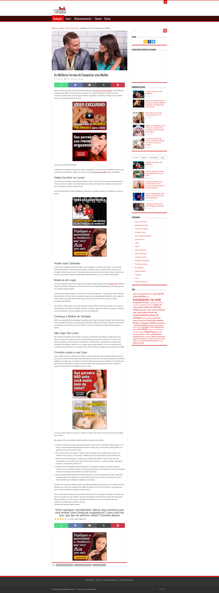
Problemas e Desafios (142, 260)
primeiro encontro (145, 336)
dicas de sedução (99, 565)
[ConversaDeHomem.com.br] (60, 9)
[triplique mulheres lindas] (89, 242)
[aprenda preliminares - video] (89, 116)
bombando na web (147, 300)
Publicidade (90, 580)
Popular (144, 157)
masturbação (142, 329)
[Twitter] (153, 41)
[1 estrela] (55, 519)
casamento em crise (146, 305)
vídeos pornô (138, 343)
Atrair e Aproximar (72, 28)
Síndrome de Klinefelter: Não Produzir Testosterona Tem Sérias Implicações (154, 196)
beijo (147, 297)
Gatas (107, 18)
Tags (162, 157)
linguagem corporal (148, 327)
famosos (142, 321)
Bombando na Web (141, 225)
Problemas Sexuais (141, 264)
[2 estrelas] (58, 519)
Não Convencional (141, 253)
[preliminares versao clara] (89, 415)
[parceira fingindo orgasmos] (89, 147)
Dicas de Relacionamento (143, 236)
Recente (136, 157)
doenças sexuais (147, 318)
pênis (154, 336)
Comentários (154, 157)
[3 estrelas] (60, 519)
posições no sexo (144, 334)
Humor (98, 18)
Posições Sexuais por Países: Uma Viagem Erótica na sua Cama (154, 173)
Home (55, 28)
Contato (98, 580)
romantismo (161, 336)
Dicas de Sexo (139, 239)
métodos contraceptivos (155, 329)
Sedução (57, 18)
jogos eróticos (137, 327)
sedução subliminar (139, 339)
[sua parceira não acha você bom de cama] (89, 384)
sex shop (139, 341)
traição (161, 341)
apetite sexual (138, 294)
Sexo (68, 18)
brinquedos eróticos (141, 303)
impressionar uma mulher (154, 325)
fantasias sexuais (154, 320)
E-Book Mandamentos (110, 580)
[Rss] (145, 41)
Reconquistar (139, 267)
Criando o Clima (140, 232)
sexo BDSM (149, 339)
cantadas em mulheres (64, 565)
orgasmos (149, 331)
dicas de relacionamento (145, 314)
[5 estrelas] (65, 519)
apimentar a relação (151, 294)
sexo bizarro (157, 339)
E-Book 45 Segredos (126, 580)
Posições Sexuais (140, 257)
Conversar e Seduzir (141, 229)
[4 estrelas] (63, 519)
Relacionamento (82, 18)
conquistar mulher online (147, 310)
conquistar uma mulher (99, 172)
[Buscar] (165, 2)
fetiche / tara (138, 323)
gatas (146, 323)
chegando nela (112, 284)
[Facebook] (149, 41)
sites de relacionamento (150, 341)
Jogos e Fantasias (140, 250)
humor (153, 323)
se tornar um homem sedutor (102, 90)
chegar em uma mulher (83, 565)
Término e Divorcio (141, 282)
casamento (136, 305)
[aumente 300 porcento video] (89, 211)
